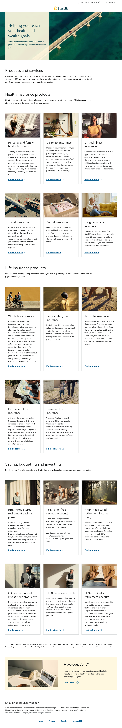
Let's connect (70, 682)
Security (64, 721)
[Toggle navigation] (7, 8)
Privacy (52, 721)
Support (109, 2)
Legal (41, 721)
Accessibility (78, 721)
